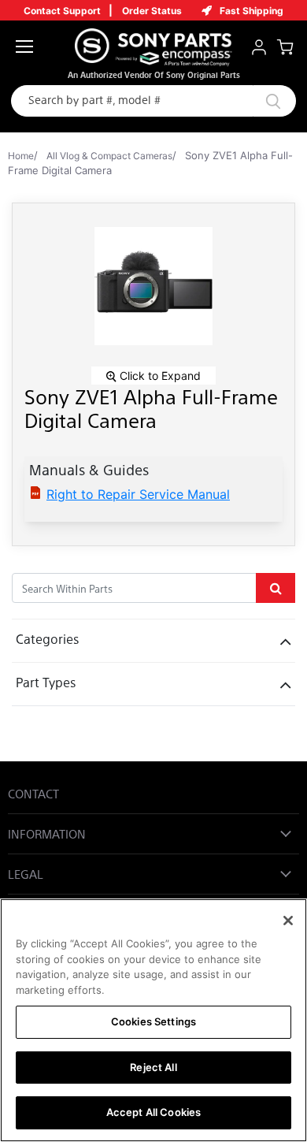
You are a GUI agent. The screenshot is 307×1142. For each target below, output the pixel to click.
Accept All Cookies (153, 1112)
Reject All (153, 1067)
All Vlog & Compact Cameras (109, 156)
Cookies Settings (153, 1021)
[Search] (255, 101)
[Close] (288, 920)
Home (21, 156)
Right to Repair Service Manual (138, 494)
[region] (153, 1020)
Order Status (152, 11)
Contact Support (62, 11)
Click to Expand (159, 375)
